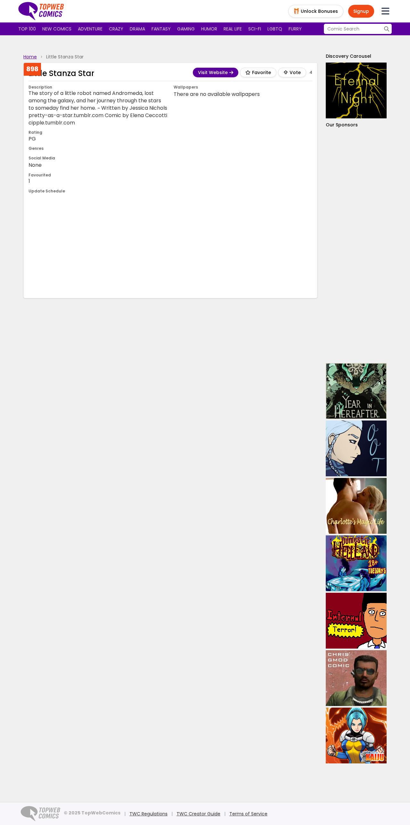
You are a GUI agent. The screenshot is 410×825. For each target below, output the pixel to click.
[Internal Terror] (356, 621)
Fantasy (161, 29)
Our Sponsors (342, 125)
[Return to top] (41, 11)
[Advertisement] (170, 245)
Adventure (90, 29)
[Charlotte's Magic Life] (356, 506)
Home (30, 57)
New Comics (56, 29)
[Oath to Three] (356, 448)
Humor (209, 29)
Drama (137, 29)
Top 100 (27, 29)
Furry (295, 29)
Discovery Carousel (348, 56)
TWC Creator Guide (198, 814)
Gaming (186, 29)
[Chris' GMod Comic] (356, 678)
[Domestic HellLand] (356, 563)
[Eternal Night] (356, 90)
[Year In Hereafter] (356, 391)
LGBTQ (274, 29)
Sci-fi (254, 29)
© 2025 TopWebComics (92, 813)
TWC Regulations (148, 814)
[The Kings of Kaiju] (356, 735)
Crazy (116, 29)
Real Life (233, 29)
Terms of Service (248, 814)
